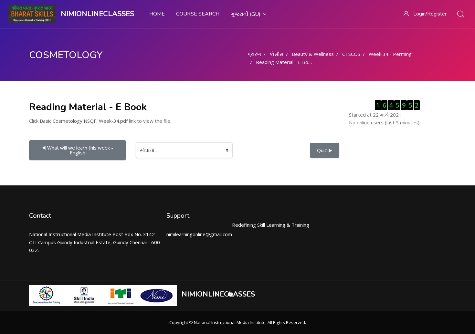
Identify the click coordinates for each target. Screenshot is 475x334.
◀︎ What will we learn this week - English (78, 150)
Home (157, 13)
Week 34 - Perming (390, 54)
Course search (197, 13)
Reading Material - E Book (284, 62)
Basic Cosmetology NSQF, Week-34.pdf (84, 121)
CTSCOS (351, 54)
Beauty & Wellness (313, 54)
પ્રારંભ (254, 54)
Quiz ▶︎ (324, 150)
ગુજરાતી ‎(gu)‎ (245, 14)
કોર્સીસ (276, 54)
